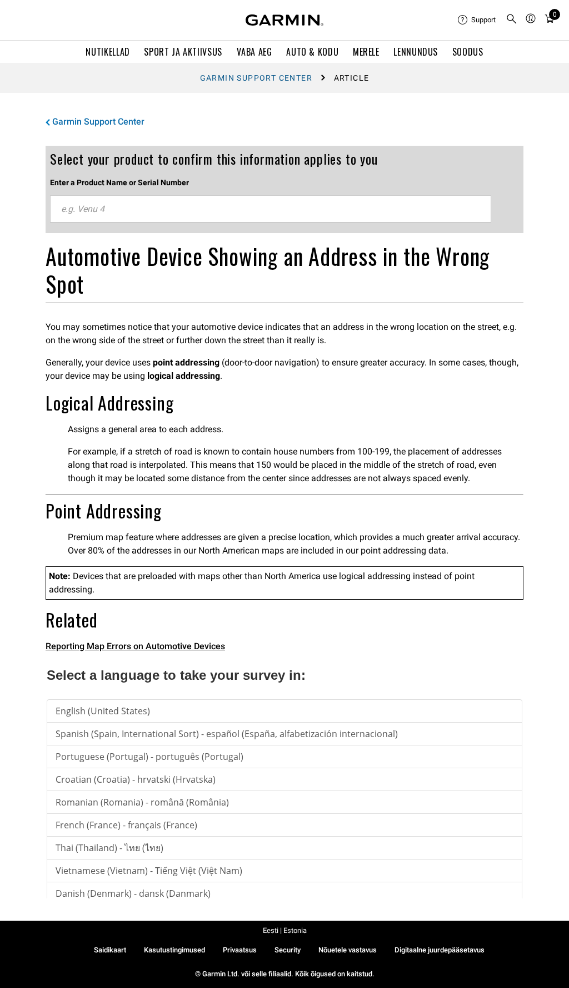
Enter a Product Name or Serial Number (119, 182)
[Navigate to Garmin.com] (284, 20)
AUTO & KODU (312, 51)
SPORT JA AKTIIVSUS (183, 51)
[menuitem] (477, 20)
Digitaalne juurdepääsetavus (440, 950)
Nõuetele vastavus (347, 950)
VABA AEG (254, 51)
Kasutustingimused (174, 950)
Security (287, 950)
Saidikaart (110, 950)
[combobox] (270, 209)
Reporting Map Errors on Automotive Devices (135, 646)
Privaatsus (240, 950)
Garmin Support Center (256, 77)
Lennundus (415, 51)
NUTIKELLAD (107, 51)
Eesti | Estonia (285, 930)
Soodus (467, 51)
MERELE (366, 51)
